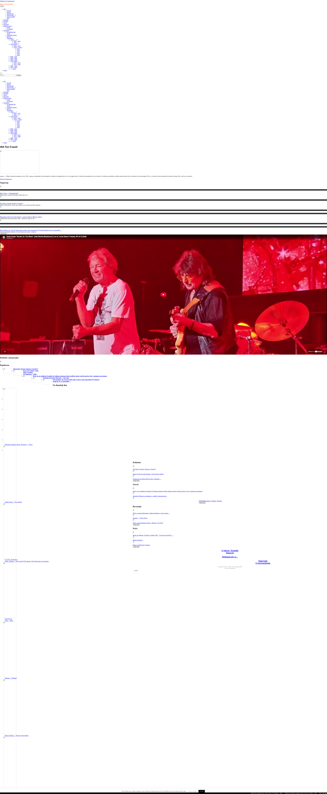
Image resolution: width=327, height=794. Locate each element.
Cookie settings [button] (192, 791)
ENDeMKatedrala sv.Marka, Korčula (210, 501)
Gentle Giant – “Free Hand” (13, 502)
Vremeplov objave (12, 35)
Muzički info (10, 13)
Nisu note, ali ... (3, 226)
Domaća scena (7, 26)
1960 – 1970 (13, 66)
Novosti (9, 10)
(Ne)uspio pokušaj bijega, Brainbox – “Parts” (19, 444)
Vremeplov (6, 30)
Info (4, 9)
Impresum (262, 561)
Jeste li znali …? (11, 15)
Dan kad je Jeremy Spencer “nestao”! (11, 203)
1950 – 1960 (13, 67)
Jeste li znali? (3, 223)
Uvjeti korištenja (263, 563)
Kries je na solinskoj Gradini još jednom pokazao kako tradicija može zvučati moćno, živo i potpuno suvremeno (70, 376)
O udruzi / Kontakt (230, 550)
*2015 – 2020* (18, 47)
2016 (18, 50)
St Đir (8, 27)
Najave (9, 12)
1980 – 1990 (13, 59)
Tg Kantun (10, 29)
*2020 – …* (13, 40)
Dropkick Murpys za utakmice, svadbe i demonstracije (150, 496)
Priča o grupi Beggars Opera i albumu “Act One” (148, 523)
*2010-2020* (13, 44)
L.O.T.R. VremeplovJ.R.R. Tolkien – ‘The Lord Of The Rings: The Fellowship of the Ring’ (27, 560)
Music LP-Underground (6, 4)
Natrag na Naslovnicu (6, 179)
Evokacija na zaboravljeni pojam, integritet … (147, 479)
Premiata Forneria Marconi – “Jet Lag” (56, 378)
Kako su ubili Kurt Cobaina (141, 545)
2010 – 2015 (17, 46)
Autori (5, 70)
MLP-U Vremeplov (10, 37)
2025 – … (16, 43)
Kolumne (5, 20)
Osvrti (5, 23)
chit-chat (5, 21)
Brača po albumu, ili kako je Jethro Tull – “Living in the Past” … (153, 535)
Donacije (230, 553)
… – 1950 (13, 69)
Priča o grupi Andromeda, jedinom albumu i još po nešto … (151, 513)
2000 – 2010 (13, 56)
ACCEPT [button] (202, 791)
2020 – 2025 (17, 41)
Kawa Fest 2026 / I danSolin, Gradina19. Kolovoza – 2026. (30, 372)
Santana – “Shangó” (11, 678)
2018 (18, 53)
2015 (18, 49)
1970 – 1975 (17, 63)
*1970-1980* (13, 61)
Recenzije (6, 24)
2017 (18, 52)
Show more (3, 233)
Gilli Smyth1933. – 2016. (9, 619)
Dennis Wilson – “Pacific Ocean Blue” (17, 735)
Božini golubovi (138, 540)
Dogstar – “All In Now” (140, 518)
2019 (18, 55)
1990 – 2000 (13, 58)
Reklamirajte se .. (230, 557)
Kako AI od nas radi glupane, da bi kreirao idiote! (148, 474)
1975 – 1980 (17, 64)
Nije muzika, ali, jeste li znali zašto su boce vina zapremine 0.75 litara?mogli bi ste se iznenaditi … (31, 230)
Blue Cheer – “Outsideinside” (9, 193)
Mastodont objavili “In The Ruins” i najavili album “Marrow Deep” (21, 217)
